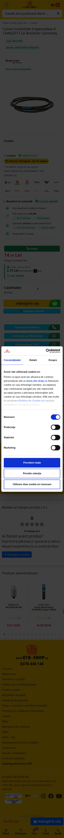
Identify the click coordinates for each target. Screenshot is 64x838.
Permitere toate (32, 462)
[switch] (55, 427)
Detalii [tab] (33, 360)
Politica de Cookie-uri (32, 400)
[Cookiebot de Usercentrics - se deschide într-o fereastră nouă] (46, 351)
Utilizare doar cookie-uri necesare (32, 484)
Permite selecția (32, 473)
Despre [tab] (53, 360)
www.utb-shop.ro (36, 380)
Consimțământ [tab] (12, 360)
